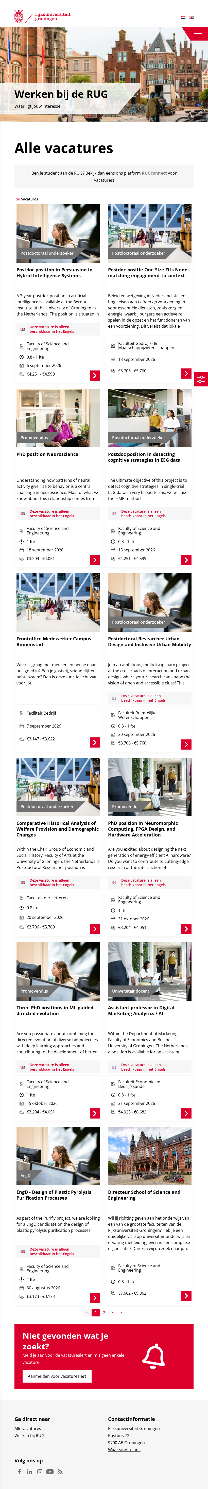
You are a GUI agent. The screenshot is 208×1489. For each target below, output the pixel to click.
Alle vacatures (27, 1428)
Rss (60, 1472)
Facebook (19, 1472)
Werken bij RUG (29, 1435)
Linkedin (30, 1472)
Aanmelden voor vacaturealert (57, 1376)
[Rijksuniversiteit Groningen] (42, 17)
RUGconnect (154, 173)
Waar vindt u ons (124, 1450)
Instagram (40, 1472)
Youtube (50, 1472)
